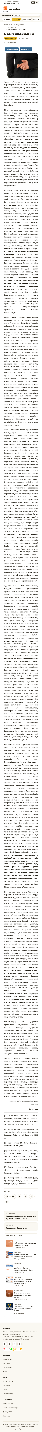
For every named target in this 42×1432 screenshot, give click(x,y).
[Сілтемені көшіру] (7, 1202)
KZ (33, 2)
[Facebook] (19, 1196)
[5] (5, 1167)
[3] (23, 523)
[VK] (25, 1196)
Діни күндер (7, 1412)
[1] (37, 119)
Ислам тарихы (8, 1381)
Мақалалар (7, 1363)
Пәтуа (5, 1371)
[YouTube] (10, 1344)
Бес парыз (6, 1385)
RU (37, 2)
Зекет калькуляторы (10, 1408)
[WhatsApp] (7, 1196)
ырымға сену (26, 49)
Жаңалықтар (7, 1359)
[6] (18, 1045)
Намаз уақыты (7, 15)
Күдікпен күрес (10, 38)
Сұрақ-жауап (7, 1367)
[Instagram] (14, 1344)
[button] (21, 65)
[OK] (32, 1196)
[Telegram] (13, 1196)
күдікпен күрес (12, 49)
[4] (13, 765)
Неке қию (6, 1416)
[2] (5, 1129)
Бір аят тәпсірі (8, 1394)
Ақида (5, 1390)
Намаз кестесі (8, 1404)
